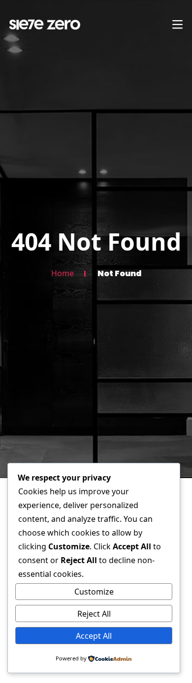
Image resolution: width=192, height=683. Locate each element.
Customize (94, 591)
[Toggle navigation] (177, 24)
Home (62, 273)
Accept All (94, 635)
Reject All (94, 613)
